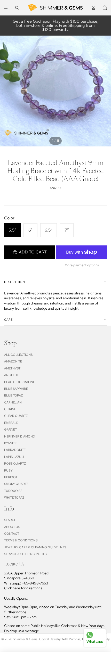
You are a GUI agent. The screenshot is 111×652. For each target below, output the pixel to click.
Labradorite (15, 450)
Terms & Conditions (20, 540)
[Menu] (6, 8)
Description (14, 282)
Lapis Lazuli (14, 457)
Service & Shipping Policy (25, 554)
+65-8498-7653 (35, 583)
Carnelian (13, 402)
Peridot (10, 477)
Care (8, 320)
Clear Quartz (16, 416)
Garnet (10, 429)
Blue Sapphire (16, 389)
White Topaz (14, 498)
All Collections (18, 355)
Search (10, 520)
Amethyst (12, 368)
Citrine (10, 409)
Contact (11, 534)
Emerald (11, 423)
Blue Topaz (13, 395)
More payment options (82, 265)
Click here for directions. (23, 588)
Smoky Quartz (16, 484)
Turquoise (13, 491)
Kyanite (10, 443)
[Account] (93, 7)
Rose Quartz (15, 463)
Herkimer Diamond (19, 436)
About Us (12, 527)
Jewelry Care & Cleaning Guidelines (35, 547)
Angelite (11, 375)
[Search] (17, 7)
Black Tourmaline (19, 382)
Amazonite (13, 361)
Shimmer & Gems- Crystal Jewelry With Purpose (47, 639)
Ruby (8, 470)
